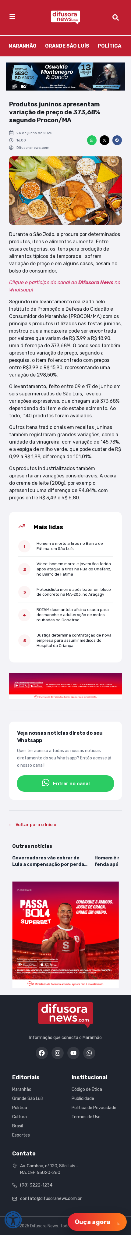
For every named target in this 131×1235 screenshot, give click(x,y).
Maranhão (23, 46)
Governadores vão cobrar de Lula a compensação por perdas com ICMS (49, 861)
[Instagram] (57, 1053)
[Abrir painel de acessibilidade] (13, 1220)
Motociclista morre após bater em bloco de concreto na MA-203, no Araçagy (74, 592)
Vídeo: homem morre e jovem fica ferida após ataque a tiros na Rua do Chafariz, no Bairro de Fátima (74, 569)
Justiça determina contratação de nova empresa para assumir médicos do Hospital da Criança (74, 640)
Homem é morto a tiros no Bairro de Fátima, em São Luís (70, 546)
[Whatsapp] (89, 1053)
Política (109, 46)
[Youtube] (73, 1053)
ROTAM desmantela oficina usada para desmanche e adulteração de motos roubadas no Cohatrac (73, 614)
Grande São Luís (67, 46)
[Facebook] (42, 1053)
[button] (92, 140)
